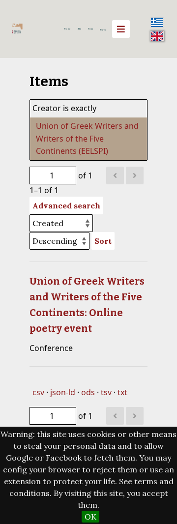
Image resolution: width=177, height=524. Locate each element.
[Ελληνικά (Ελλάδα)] (157, 22)
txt (122, 392)
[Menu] (121, 29)
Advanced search (66, 205)
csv (38, 392)
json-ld (62, 392)
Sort (103, 241)
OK (90, 517)
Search (103, 30)
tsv (106, 392)
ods (88, 392)
